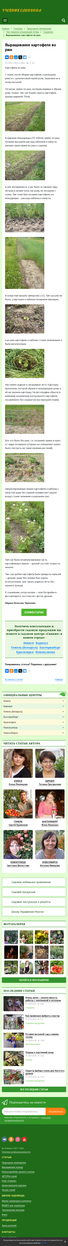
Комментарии (34, 612)
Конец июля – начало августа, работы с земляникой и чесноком (43, 999)
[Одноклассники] (11, 57)
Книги (4, 1214)
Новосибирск (10, 732)
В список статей (14, 679)
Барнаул (42, 643)
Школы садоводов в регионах (16, 1200)
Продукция (9, 1220)
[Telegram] (25, 57)
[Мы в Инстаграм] (17, 1139)
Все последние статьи (34, 1089)
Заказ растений (9, 1225)
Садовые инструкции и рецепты (31, 902)
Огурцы (28, 1060)
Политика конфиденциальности (16, 1152)
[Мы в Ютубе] (24, 1139)
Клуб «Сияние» (9, 1180)
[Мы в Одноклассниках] (11, 1139)
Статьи (6, 1157)
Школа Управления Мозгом (28, 911)
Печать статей (8, 1189)
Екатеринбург (50, 647)
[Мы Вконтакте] (4, 1139)
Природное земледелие (14, 1162)
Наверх (59, 679)
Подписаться (56, 1111)
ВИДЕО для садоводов (13, 1205)
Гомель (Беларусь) (24, 647)
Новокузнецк (45, 652)
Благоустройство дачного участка (18, 1171)
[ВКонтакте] (7, 57)
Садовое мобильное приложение (31, 882)
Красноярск (25, 652)
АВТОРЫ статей (9, 1176)
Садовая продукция (23, 892)
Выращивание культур (12, 1167)
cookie (44, 1243)
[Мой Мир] (16, 57)
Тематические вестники (13, 1210)
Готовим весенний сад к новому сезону (42, 1035)
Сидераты (30, 1007)
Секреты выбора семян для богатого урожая (44, 1072)
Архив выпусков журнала (14, 1185)
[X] (20, 57)
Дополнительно (32, 1044)
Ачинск (28, 643)
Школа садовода (13, 1195)
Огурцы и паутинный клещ (39, 1052)
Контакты (8, 1231)
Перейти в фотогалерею (34, 980)
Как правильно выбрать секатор (42, 1015)
